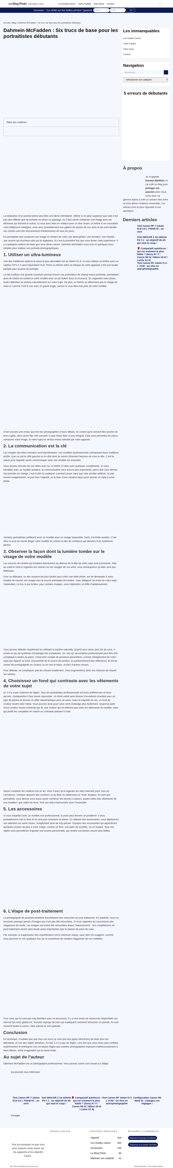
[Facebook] (53, 1139)
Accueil (6, 23)
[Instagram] (76, 1139)
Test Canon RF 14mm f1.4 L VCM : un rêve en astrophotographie (152, 266)
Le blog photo (18, 3)
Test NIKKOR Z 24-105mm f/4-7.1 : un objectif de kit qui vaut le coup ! (152, 240)
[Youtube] (68, 1139)
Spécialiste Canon (36, 4)
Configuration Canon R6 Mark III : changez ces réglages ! (147, 1100)
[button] (161, 3)
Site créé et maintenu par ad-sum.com (24, 1166)
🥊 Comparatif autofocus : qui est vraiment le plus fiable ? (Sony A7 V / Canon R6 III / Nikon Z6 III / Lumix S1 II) (152, 254)
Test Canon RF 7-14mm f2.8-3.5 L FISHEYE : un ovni (150, 229)
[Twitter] (61, 1139)
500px (105, 1063)
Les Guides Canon (67, 4)
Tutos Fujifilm (84, 4)
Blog (14, 23)
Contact (110, 4)
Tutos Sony (99, 4)
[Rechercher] (166, 72)
